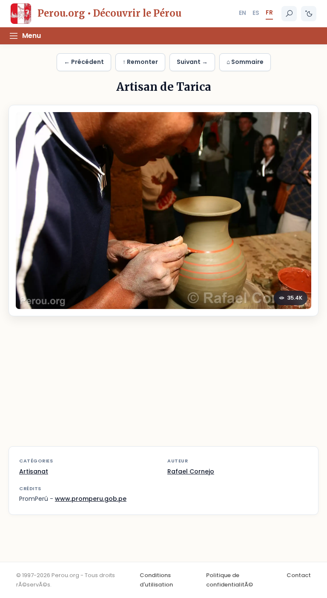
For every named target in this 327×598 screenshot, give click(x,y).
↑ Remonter (140, 62)
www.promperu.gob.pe (90, 498)
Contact (299, 575)
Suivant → (192, 62)
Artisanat (33, 471)
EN (242, 13)
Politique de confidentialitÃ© (229, 580)
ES (255, 13)
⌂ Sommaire (245, 62)
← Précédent (84, 62)
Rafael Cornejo (190, 471)
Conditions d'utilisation (156, 580)
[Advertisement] (163, 386)
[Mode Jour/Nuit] (308, 13)
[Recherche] (289, 13)
